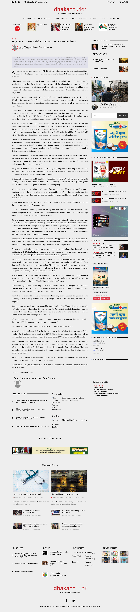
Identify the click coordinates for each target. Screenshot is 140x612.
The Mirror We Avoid (109, 104)
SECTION (31, 18)
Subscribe (114, 18)
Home (23, 18)
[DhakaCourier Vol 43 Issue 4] (115, 555)
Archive (93, 18)
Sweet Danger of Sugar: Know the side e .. (58, 564)
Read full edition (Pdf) (100, 292)
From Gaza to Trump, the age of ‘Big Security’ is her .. (35, 525)
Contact (104, 18)
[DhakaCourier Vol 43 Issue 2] (106, 561)
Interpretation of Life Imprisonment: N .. (59, 553)
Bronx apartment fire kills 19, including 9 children (73, 399)
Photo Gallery (45, 18)
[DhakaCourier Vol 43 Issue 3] (124, 555)
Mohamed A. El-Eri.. (58, 497)
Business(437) (77, 553)
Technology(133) (91, 553)
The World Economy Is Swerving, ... (65, 494)
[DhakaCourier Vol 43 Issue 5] (106, 555)
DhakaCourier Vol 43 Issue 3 (114, 191)
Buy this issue (105, 298)
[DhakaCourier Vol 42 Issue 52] (124, 561)
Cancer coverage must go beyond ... (28, 494)
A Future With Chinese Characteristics (31, 512)
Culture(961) (76, 556)
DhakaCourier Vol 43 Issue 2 (114, 199)
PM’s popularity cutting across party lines (73, 512)
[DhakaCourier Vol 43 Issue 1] (115, 561)
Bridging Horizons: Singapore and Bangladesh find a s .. (73, 525)
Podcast (74, 18)
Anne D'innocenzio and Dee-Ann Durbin (35, 47)
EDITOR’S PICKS (100, 54)
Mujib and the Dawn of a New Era (74, 420)
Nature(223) (76, 562)
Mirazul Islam (18, 497)
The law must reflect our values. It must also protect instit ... (113, 46)
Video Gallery (61, 18)
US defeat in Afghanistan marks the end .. (58, 575)
